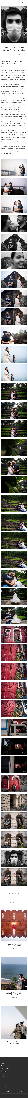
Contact (3, 1077)
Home (2, 1063)
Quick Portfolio (5, 1069)
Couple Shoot (14, 55)
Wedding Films (5, 1074)
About (3, 1066)
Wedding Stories (5, 1071)
